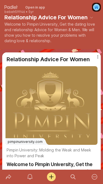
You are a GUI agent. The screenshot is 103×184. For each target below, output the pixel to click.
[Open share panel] (8, 176)
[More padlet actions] (94, 176)
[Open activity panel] (30, 176)
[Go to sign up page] (96, 7)
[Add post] (51, 176)
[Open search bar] (73, 177)
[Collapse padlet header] (91, 17)
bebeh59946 (14, 12)
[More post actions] (94, 59)
